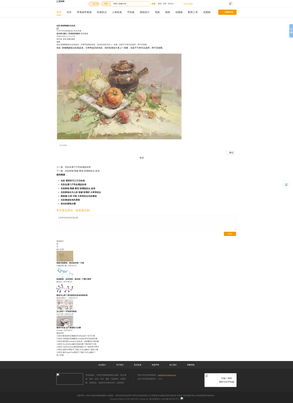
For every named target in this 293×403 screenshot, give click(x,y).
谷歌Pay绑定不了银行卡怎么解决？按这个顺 (80, 350)
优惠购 (206, 12)
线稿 (167, 12)
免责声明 (155, 365)
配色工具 (193, 12)
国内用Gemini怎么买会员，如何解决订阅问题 (80, 341)
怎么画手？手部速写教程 (66, 311)
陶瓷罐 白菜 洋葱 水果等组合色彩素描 (79, 196)
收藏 (69, 39)
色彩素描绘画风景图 (70, 200)
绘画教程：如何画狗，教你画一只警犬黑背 (73, 279)
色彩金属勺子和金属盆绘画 (73, 167)
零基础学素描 (84, 12)
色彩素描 (63, 145)
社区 (69, 12)
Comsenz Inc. (144, 399)
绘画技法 (102, 12)
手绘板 (130, 12)
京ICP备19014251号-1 (170, 399)
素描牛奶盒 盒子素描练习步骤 (68, 328)
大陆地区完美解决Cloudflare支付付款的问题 (80, 339)
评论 (230, 234)
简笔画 (171, 4)
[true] (146, 3)
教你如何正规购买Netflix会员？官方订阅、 (79, 336)
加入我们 (173, 365)
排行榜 (95, 4)
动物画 (179, 12)
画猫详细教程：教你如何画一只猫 (70, 263)
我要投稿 (229, 12)
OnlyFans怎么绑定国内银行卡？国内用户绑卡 (80, 347)
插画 (165, 4)
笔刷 (157, 12)
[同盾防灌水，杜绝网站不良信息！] (182, 399)
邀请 (73, 39)
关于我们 (120, 365)
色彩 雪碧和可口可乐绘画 (73, 181)
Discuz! (122, 399)
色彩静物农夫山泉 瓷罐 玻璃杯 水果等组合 (81, 192)
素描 (160, 4)
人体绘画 (117, 12)
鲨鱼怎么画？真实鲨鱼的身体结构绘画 (72, 295)
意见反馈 (137, 365)
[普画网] (60, 1)
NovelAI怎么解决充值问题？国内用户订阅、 (80, 344)
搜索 (106, 4)
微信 (231, 152)
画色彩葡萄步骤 (68, 204)
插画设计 (145, 12)
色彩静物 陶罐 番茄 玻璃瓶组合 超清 (77, 171)
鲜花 (142, 158)
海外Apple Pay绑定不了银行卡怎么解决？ (79, 352)
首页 (58, 12)
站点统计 (102, 365)
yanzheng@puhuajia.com (167, 375)
